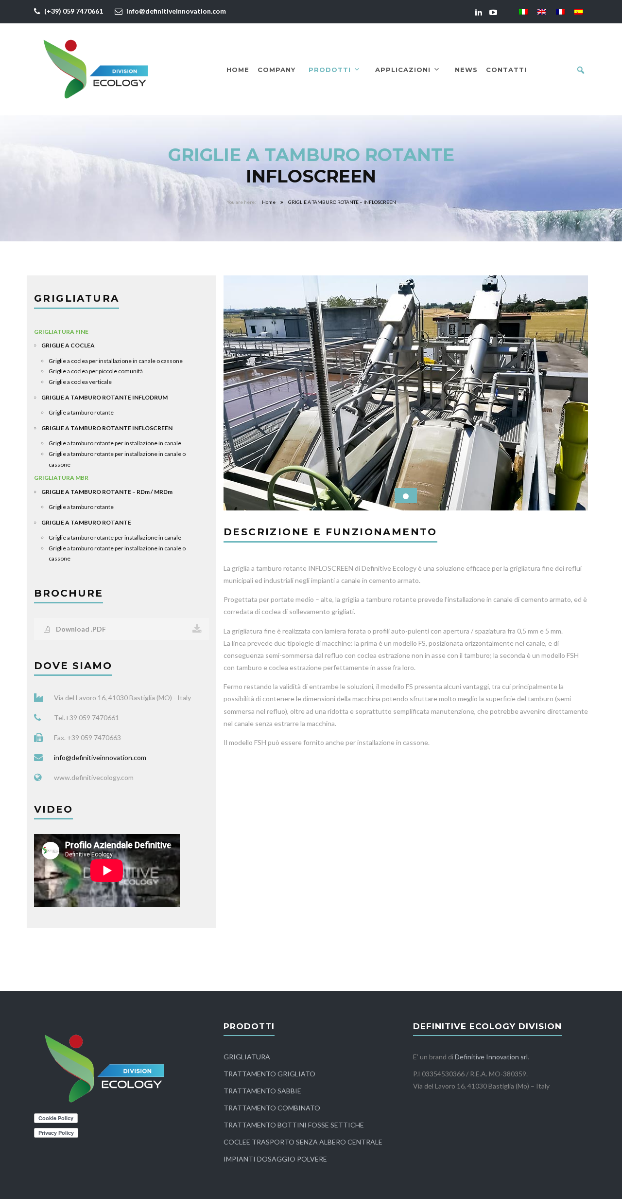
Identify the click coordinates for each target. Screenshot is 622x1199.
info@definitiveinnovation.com (176, 11)
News (466, 69)
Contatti (506, 69)
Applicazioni (403, 69)
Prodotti (330, 69)
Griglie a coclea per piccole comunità (96, 371)
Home (237, 69)
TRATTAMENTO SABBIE (262, 1091)
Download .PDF (80, 629)
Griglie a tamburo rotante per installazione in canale (115, 443)
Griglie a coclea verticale (80, 381)
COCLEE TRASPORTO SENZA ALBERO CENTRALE (303, 1142)
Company (276, 69)
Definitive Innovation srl (491, 1057)
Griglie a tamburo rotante (81, 412)
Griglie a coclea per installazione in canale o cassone (116, 360)
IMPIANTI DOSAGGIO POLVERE (275, 1159)
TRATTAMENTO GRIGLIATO (269, 1074)
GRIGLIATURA (247, 1057)
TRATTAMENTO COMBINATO (272, 1108)
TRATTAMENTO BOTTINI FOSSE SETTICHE (294, 1125)
